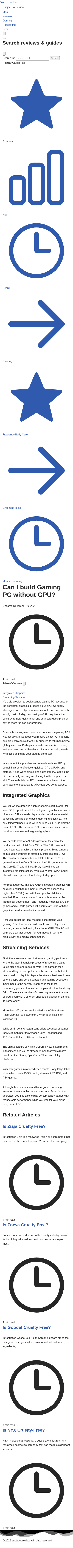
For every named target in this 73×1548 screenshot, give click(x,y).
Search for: (9, 57)
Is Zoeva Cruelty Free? (25, 1224)
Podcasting (9, 24)
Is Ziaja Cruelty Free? (24, 1126)
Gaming (7, 20)
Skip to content (8, 2)
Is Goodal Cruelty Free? (27, 1327)
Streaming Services (14, 697)
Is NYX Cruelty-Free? (24, 1430)
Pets (5, 29)
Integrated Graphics (14, 693)
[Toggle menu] (4, 38)
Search (54, 58)
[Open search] (4, 33)
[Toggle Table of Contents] (24, 683)
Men (5, 11)
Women (7, 16)
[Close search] (4, 54)
